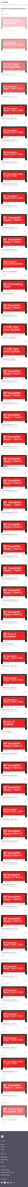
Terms (2, 1149)
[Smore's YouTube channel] (5, 1182)
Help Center (4, 1157)
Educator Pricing (5, 1170)
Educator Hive (4, 1159)
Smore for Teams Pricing (7, 1172)
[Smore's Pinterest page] (8, 1182)
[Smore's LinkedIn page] (11, 1182)
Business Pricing (5, 1175)
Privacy (3, 1147)
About (2, 1144)
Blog (2, 1162)
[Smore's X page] (14, 1182)
